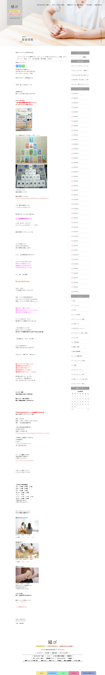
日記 (74, 300)
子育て (74, 310)
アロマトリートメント (78, 370)
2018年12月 (75, 144)
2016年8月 (75, 273)
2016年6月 (75, 282)
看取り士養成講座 (67, 660)
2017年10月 (75, 208)
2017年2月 (75, 245)
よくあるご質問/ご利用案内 (58, 656)
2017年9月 (75, 213)
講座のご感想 (76, 347)
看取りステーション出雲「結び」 (75, 5)
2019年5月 (75, 125)
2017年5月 (75, 231)
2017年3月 (75, 241)
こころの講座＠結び (77, 356)
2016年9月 (75, 268)
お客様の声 (69, 656)
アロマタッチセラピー (61, 658)
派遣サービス (51, 660)
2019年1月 (75, 139)
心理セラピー (76, 323)
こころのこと (76, 305)
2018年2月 (75, 190)
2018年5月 (75, 176)
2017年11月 (75, 204)
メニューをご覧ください (21, 602)
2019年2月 (75, 135)
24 (77, 404)
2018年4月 (75, 181)
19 (82, 401)
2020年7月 (75, 98)
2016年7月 (75, 277)
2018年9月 (75, 158)
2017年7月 (75, 222)
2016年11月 (75, 259)
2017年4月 (75, 236)
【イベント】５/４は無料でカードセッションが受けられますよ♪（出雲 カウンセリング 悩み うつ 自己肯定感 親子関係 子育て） (42, 58)
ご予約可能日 (76, 342)
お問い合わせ (98, 5)
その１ (23, 537)
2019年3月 (75, 130)
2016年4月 (75, 291)
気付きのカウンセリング (78, 328)
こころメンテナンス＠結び (79, 360)
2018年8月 (75, 162)
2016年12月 (75, 254)
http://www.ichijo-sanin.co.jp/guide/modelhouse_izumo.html (33, 433)
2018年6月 (75, 171)
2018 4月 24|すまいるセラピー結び (101, 36)
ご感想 (74, 365)
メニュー (49, 656)
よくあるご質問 (77, 660)
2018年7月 (75, 167)
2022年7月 (75, 93)
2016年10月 (76, 264)
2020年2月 (75, 116)
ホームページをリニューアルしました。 (81, 66)
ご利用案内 (59, 660)
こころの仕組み (76, 314)
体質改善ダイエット (50, 658)
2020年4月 (75, 112)
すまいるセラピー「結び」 (43, 5)
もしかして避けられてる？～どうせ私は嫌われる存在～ (81, 84)
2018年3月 (75, 185)
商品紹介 (70, 658)
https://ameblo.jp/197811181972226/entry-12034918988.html (32, 198)
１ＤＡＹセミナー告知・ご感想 (80, 333)
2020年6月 (75, 102)
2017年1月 (75, 250)
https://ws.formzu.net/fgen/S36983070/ (25, 460)
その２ (28, 537)
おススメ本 (75, 337)
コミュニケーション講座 (78, 319)
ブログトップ (80, 53)
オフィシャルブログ (64, 653)
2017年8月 (75, 218)
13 (85, 398)
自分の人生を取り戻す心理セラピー (81, 75)
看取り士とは (44, 660)
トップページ (39, 653)
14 (88, 398)
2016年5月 (75, 287)
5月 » (88, 409)
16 (74, 401)
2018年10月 (76, 153)
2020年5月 (75, 107)
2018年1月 (75, 195)
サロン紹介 (89, 5)
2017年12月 (75, 199)
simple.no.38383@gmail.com (23, 443)
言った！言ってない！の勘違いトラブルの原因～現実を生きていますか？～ (81, 70)
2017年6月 (75, 227)
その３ (33, 537)
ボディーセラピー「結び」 (58, 5)
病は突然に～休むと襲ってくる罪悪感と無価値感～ (81, 79)
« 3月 (72, 409)
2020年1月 (75, 121)
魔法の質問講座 (76, 351)
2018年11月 (75, 148)
